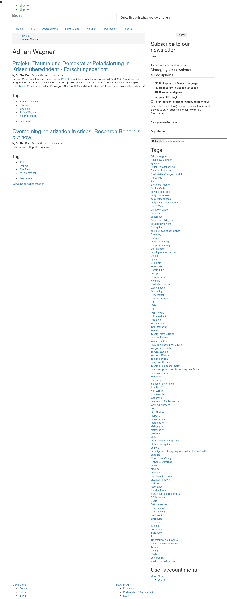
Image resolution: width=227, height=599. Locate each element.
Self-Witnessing (159, 504)
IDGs (153, 305)
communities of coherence (165, 231)
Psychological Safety (162, 476)
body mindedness (161, 195)
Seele (154, 501)
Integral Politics (159, 337)
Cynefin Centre (26, 86)
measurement (158, 419)
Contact (24, 588)
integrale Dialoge (160, 355)
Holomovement (159, 298)
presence (156, 472)
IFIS (76, 86)
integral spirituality (161, 348)
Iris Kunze (156, 380)
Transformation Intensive (165, 540)
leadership (156, 398)
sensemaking (158, 511)
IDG (153, 302)
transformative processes (165, 543)
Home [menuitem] (19, 28)
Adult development (161, 159)
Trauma (24, 105)
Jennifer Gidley (159, 387)
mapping (155, 415)
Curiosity (155, 238)
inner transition (159, 326)
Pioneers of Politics (161, 461)
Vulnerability (157, 557)
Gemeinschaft (158, 287)
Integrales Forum (160, 373)
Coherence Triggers (162, 220)
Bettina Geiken (159, 188)
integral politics (159, 341)
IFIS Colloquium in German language (176, 83)
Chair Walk (157, 206)
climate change (159, 209)
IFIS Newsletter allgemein (169, 92)
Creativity (156, 234)
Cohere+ (155, 213)
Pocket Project (61, 79)
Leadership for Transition (165, 401)
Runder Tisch (158, 490)
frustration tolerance (162, 284)
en (27, 5)
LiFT (153, 408)
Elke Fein (25, 108)
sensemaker (158, 508)
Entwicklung (157, 270)
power (154, 465)
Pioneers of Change (162, 458)
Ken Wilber (157, 390)
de (27, 9)
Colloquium (157, 227)
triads (154, 554)
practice (155, 469)
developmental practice (164, 252)
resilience (156, 483)
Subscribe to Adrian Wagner (28, 183)
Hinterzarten (158, 294)
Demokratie (157, 248)
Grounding (157, 291)
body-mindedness (161, 199)
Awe (153, 181)
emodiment (157, 266)
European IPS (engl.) (166, 97)
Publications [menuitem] (111, 28)
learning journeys (160, 405)
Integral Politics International (166, 344)
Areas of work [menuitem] (50, 28)
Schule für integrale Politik (165, 493)
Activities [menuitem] (92, 28)
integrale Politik (28, 115)
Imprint (23, 595)
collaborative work (161, 223)
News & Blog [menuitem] (72, 28)
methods (155, 433)
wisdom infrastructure (163, 561)
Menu (154, 576)
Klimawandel (158, 394)
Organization (158, 131)
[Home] (17, 15)
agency (155, 163)
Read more (26, 121)
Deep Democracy (160, 245)
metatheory (157, 429)
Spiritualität (157, 518)
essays (155, 273)
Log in (161, 579)
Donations (129, 588)
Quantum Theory (160, 479)
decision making (160, 241)
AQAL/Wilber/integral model (166, 174)
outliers (155, 447)
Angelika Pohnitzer (161, 170)
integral (155, 330)
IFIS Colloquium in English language (176, 88)
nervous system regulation (165, 440)
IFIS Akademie (159, 316)
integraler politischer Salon (166, 366)
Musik (154, 437)
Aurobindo (156, 177)
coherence (157, 216)
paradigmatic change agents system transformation (179, 451)
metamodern (158, 422)
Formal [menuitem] (129, 28)
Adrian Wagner (28, 112)
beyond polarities (160, 191)
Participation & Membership (138, 592)
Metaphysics (158, 426)
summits (155, 525)
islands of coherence (162, 383)
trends (154, 550)
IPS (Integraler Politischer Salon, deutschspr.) (181, 101)
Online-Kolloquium (161, 444)
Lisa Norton (157, 412)
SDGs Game (158, 497)
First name (157, 113)
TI (152, 536)
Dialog (154, 255)
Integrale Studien (29, 101)
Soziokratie (157, 515)
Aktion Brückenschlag (163, 167)
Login (126, 595)
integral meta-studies (162, 334)
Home (25, 35)
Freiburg (155, 280)
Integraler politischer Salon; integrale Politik (175, 369)
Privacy (24, 592)
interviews (156, 376)
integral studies (159, 351)
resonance (157, 486)
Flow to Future (159, 277)
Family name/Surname (164, 122)
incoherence (158, 323)
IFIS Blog (156, 319)
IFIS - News (157, 312)
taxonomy (156, 529)
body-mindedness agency (165, 202)
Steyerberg (157, 522)
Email (154, 56)
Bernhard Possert (160, 184)
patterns (155, 454)
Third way (156, 533)
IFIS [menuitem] (32, 28)
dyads (154, 259)
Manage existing (174, 141)
